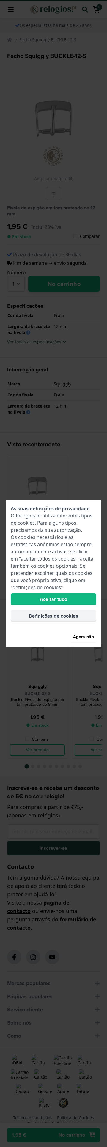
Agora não (83, 637)
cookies (26, 523)
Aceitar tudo (53, 599)
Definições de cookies (53, 615)
